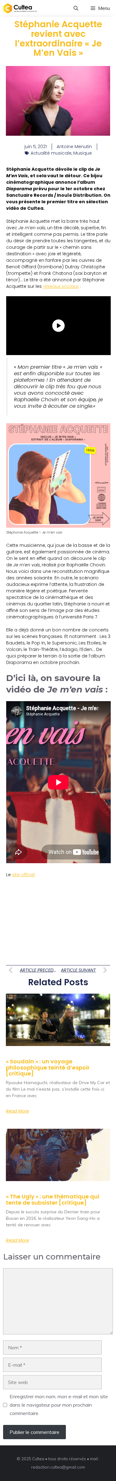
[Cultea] (20, 8)
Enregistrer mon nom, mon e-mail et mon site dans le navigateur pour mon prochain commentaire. (59, 1404)
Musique (82, 153)
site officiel (23, 875)
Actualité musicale (51, 153)
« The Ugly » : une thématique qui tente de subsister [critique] (52, 1199)
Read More (17, 1111)
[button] (75, 8)
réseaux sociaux (61, 286)
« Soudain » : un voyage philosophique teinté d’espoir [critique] (48, 1067)
